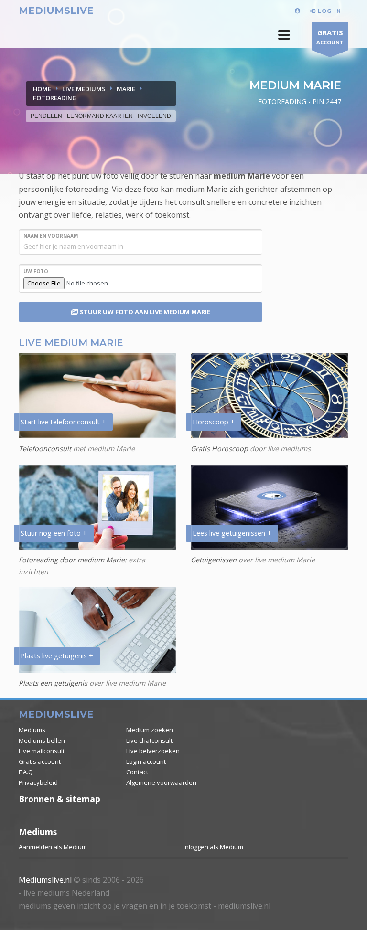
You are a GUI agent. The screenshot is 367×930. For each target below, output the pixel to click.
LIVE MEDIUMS (84, 89)
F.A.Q (26, 772)
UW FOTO (35, 271)
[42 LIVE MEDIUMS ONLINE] (299, 10)
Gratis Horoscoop (219, 448)
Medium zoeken (149, 730)
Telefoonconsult (45, 448)
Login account (146, 761)
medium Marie (242, 175)
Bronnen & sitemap (59, 798)
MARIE (126, 89)
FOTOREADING (55, 98)
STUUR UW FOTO (144, 311)
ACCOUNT (330, 37)
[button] (284, 35)
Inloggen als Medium (213, 847)
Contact (137, 772)
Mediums (32, 730)
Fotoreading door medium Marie (72, 559)
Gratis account (40, 761)
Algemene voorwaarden (161, 782)
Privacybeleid (38, 782)
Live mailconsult (42, 751)
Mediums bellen (42, 740)
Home (42, 89)
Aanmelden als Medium (53, 847)
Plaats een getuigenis (53, 682)
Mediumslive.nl (45, 880)
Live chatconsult (149, 740)
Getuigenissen (214, 559)
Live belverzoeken (153, 751)
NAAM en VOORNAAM (50, 235)
